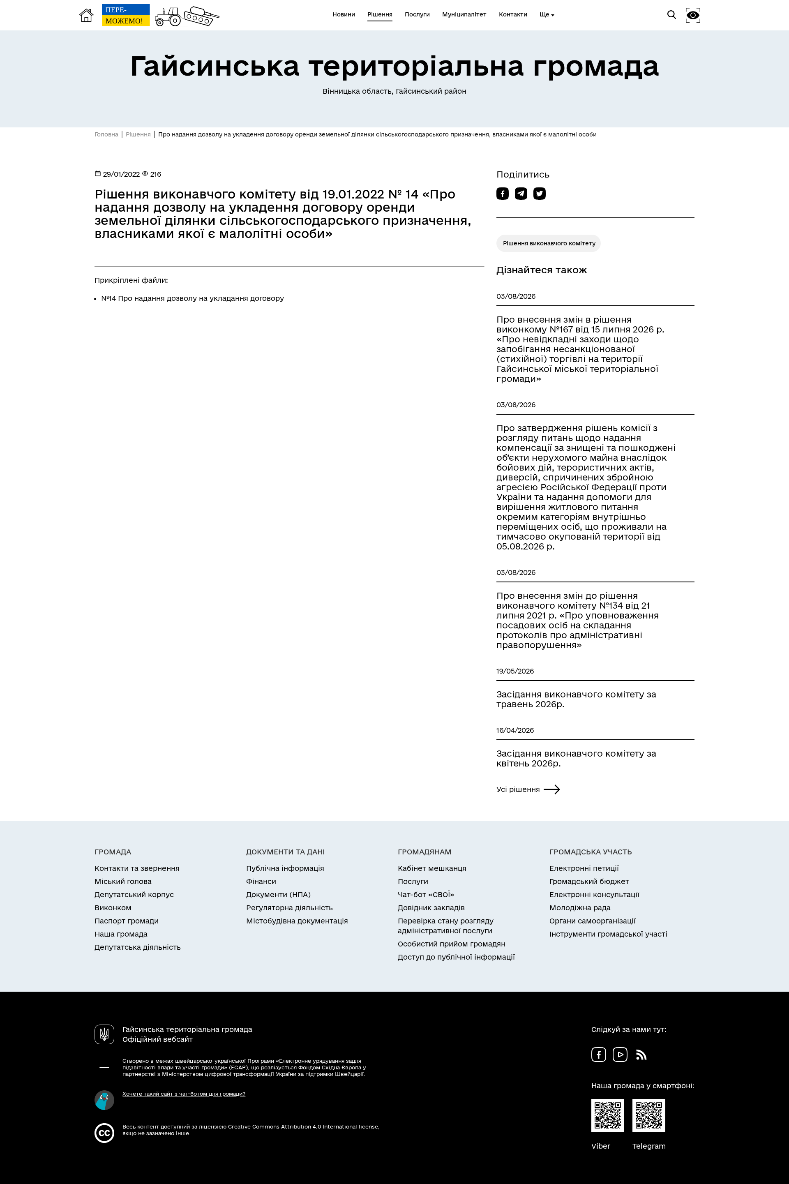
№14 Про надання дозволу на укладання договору (192, 298)
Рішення (138, 134)
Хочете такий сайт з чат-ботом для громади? (183, 1093)
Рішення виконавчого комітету (549, 243)
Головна (106, 134)
